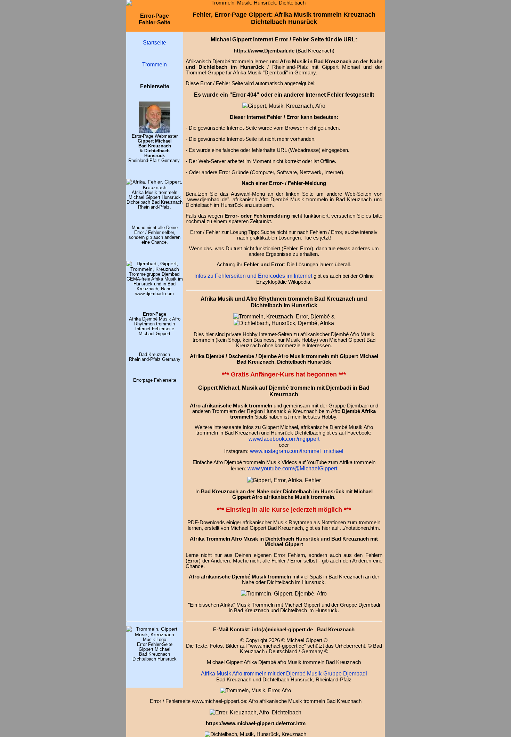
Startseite (154, 42)
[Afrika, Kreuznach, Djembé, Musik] (154, 187)
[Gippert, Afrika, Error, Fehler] (255, 712)
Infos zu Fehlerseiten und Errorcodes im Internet (253, 276)
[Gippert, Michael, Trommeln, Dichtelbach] (154, 634)
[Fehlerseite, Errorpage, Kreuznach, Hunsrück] (281, 316)
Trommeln (154, 64)
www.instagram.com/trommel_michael (296, 451)
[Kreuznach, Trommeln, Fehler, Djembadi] (284, 480)
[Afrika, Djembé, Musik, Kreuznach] (284, 593)
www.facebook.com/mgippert (284, 439)
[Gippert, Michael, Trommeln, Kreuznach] (154, 131)
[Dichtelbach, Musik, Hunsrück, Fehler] (284, 323)
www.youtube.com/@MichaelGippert (292, 468)
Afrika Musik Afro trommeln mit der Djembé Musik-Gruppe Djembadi (284, 673)
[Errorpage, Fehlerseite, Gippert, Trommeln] (283, 106)
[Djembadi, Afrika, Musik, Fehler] (154, 269)
